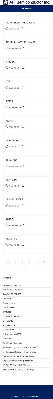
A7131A (10, 61)
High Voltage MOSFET (12, 334)
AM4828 (10, 120)
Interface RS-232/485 (12, 294)
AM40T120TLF (14, 199)
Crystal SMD (8, 321)
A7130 (9, 81)
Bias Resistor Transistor (12, 290)
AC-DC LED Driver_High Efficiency (16, 365)
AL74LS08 (11, 160)
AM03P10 (11, 238)
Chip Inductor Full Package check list (18, 361)
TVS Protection (9, 307)
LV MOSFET (8, 312)
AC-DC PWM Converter (12, 343)
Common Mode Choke (12, 316)
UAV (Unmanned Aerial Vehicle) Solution (19, 356)
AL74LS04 (11, 179)
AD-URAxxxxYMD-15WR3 (20, 42)
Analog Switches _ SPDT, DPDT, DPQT (18, 370)
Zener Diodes (8, 338)
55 (44, 262)
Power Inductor (9, 303)
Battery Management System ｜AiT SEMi (19, 347)
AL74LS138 (12, 140)
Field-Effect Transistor (12, 285)
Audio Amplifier (9, 325)
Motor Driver (8, 330)
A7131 (9, 101)
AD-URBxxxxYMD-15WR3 (20, 22)
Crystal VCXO (8, 299)
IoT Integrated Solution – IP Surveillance (19, 352)
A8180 (9, 219)
